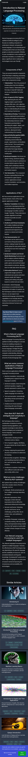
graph (23, 711)
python (15, 744)
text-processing (14, 647)
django (16, 741)
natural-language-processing (12, 644)
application (8, 570)
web (20, 744)
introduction (20, 610)
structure (21, 713)
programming (15, 713)
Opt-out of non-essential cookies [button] (10, 753)
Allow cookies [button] (22, 753)
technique (19, 679)
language (18, 570)
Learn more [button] (22, 749)
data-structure (17, 711)
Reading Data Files (8, 321)
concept (21, 677)
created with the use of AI (19, 26)
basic (13, 570)
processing (15, 573)
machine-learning (18, 642)
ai (3, 570)
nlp (10, 573)
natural (23, 570)
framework (22, 741)
